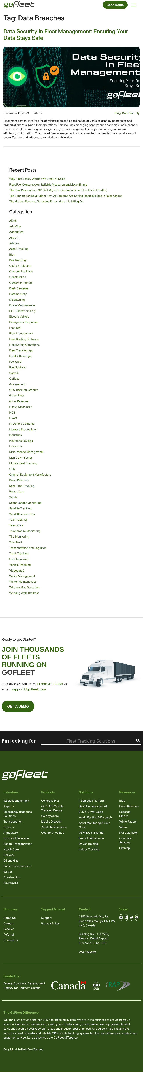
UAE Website (87, 951)
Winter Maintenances (22, 581)
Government (17, 384)
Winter (7, 871)
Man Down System (21, 457)
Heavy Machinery (20, 406)
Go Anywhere (50, 816)
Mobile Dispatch (51, 821)
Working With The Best (24, 593)
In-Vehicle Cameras (21, 423)
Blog (118, 113)
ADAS (13, 220)
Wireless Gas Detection (24, 587)
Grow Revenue (18, 401)
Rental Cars (16, 491)
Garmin (14, 373)
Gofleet (14, 378)
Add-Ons (15, 226)
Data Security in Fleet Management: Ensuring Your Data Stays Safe (65, 34)
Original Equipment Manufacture (30, 474)
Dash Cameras (18, 288)
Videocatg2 (16, 570)
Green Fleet (16, 395)
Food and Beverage (16, 838)
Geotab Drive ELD (53, 832)
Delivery (8, 855)
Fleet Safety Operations (24, 344)
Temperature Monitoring (25, 531)
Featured (15, 328)
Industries (15, 435)
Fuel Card (15, 361)
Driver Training (88, 844)
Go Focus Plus (50, 800)
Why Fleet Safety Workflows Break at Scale (37, 178)
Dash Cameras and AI (93, 806)
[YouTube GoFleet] (136, 917)
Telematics (16, 525)
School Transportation (17, 844)
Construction (17, 277)
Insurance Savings (21, 440)
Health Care (11, 849)
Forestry (8, 827)
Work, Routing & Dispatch (95, 817)
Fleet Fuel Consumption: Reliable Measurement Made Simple (48, 184)
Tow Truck (16, 542)
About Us (9, 918)
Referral (8, 934)
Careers (8, 923)
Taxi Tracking (18, 519)
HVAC (13, 418)
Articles (14, 243)
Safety (13, 497)
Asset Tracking (18, 248)
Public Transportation (17, 866)
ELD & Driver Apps (91, 811)
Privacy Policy (50, 923)
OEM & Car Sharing (91, 832)
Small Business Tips (22, 514)
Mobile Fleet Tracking (23, 463)
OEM (12, 469)
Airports (8, 806)
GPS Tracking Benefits (23, 390)
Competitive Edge (21, 271)
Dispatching (17, 299)
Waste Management (22, 576)
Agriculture (16, 232)
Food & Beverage (20, 356)
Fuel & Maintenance (91, 838)
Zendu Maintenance (54, 827)
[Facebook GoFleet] (121, 917)
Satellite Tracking (20, 508)
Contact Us (10, 940)
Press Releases (19, 480)
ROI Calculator (128, 832)
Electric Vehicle (19, 316)
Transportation (12, 821)
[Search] (138, 740)
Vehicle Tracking (20, 564)
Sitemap (124, 848)
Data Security (131, 113)
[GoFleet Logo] (19, 4)
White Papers (128, 821)
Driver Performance (22, 305)
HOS (12, 412)
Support (46, 918)
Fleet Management (21, 333)
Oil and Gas (10, 860)
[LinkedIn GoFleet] (126, 917)
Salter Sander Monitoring (25, 502)
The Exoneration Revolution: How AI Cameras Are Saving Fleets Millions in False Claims (65, 196)
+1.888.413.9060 (49, 684)
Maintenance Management (26, 452)
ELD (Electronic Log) (22, 311)
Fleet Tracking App (21, 350)
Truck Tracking (19, 553)
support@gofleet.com (28, 689)
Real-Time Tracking (21, 486)
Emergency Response (23, 322)
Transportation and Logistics (27, 548)
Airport (13, 237)
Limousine (15, 446)
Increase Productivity (23, 429)
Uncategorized (19, 559)
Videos (123, 827)
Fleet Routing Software (24, 339)
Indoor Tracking (89, 849)
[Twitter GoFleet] (131, 917)
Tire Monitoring (19, 536)
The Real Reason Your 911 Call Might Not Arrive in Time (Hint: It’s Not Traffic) (58, 190)
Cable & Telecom (20, 265)
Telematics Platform (92, 800)
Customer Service (20, 282)
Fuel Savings (17, 367)
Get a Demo (115, 5)
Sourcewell (10, 883)
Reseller (8, 929)
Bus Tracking (17, 260)
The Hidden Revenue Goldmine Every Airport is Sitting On (46, 201)
